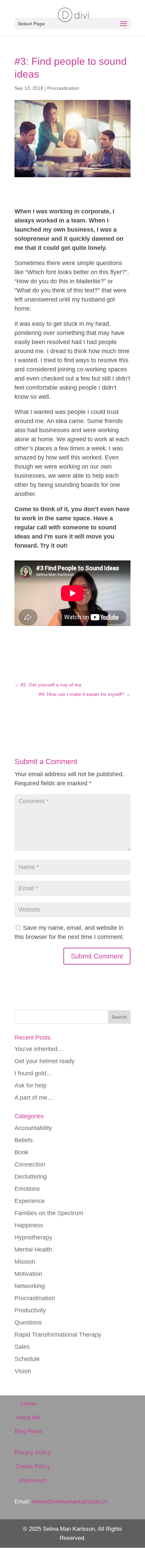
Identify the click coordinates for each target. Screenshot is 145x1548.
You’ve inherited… (38, 1049)
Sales (22, 1346)
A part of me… (33, 1097)
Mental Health (33, 1249)
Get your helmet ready (44, 1061)
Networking (29, 1286)
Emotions (27, 1188)
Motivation (28, 1273)
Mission (24, 1261)
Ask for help (30, 1085)
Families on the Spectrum (48, 1213)
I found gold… (33, 1073)
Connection (29, 1164)
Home (28, 1403)
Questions (28, 1322)
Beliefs (23, 1140)
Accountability (33, 1128)
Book (21, 1152)
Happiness (28, 1225)
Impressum (33, 1480)
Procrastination (63, 88)
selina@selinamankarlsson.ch (70, 1501)
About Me (28, 1417)
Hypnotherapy (33, 1237)
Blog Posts (28, 1431)
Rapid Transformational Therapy (57, 1334)
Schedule (27, 1359)
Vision (22, 1371)
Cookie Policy (33, 1466)
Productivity (30, 1310)
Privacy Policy (32, 1452)
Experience (29, 1201)
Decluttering (30, 1176)
